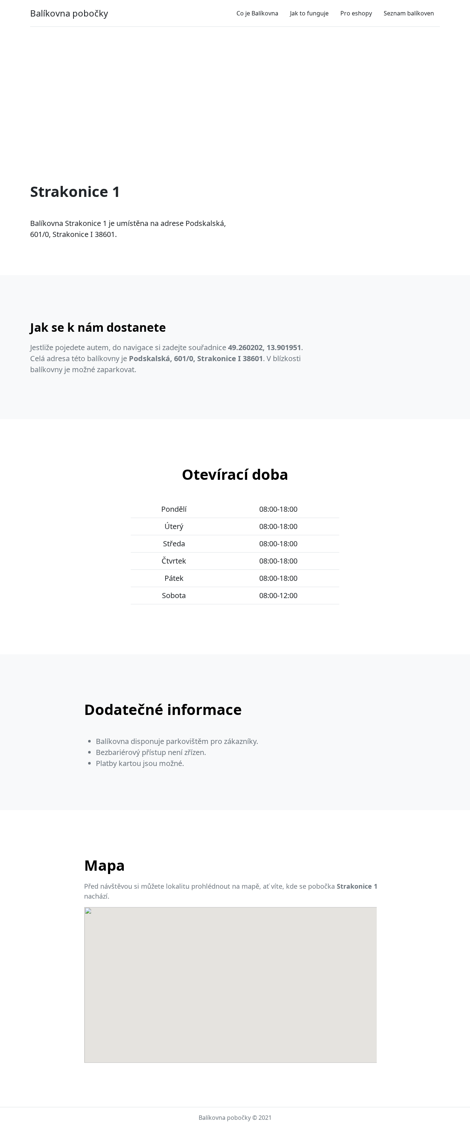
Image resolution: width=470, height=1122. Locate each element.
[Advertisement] (235, 87)
